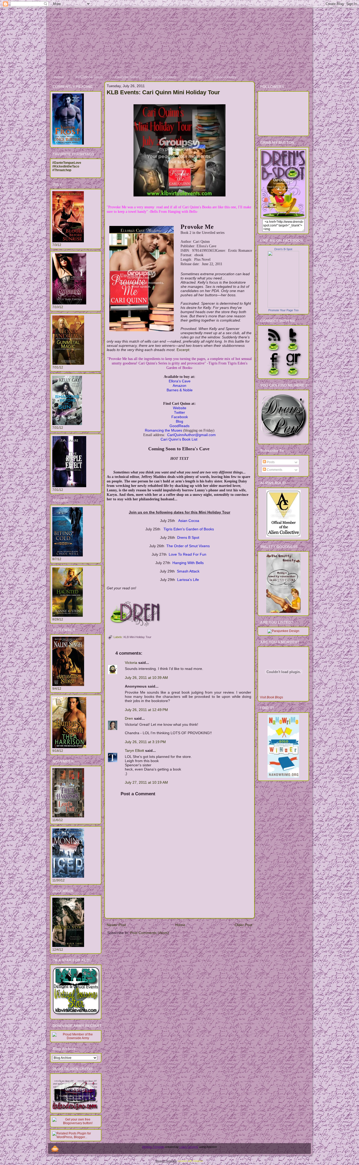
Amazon (179, 385)
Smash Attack (188, 571)
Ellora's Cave (180, 381)
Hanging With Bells (188, 563)
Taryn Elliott (134, 750)
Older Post (243, 925)
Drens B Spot (188, 537)
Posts (270, 462)
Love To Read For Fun (188, 554)
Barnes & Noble (180, 390)
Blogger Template (153, 1146)
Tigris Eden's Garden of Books (188, 529)
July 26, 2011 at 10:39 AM (146, 677)
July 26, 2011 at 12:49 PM (146, 710)
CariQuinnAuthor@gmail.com (191, 435)
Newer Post (116, 925)
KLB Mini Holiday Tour (137, 637)
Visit (271, 697)
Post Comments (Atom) (149, 933)
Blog (179, 421)
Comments (274, 470)
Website (179, 408)
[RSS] (55, 1148)
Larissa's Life (188, 579)
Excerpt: (183, 350)
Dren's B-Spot (283, 249)
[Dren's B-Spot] (283, 306)
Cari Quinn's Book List (179, 439)
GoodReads (179, 426)
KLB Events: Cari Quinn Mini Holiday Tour (163, 92)
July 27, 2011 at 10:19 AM (146, 782)
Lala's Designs (189, 1146)
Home (180, 925)
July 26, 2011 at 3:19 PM (145, 742)
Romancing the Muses (163, 430)
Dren (129, 718)
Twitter (179, 412)
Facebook (179, 417)
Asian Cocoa (188, 521)
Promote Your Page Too (283, 310)
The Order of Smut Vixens (188, 546)
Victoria (131, 662)
